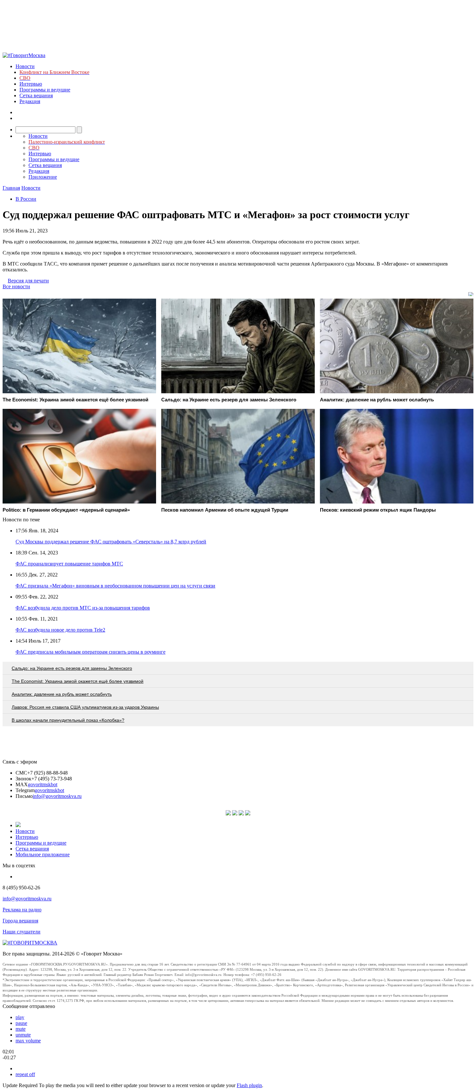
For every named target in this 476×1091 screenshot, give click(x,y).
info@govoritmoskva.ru (57, 796)
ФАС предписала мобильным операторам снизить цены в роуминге (90, 652)
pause (21, 1023)
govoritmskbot (42, 784)
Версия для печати (28, 280)
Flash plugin (249, 1085)
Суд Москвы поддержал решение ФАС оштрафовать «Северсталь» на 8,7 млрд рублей (111, 541)
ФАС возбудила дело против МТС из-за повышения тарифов (83, 608)
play (20, 1017)
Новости (25, 66)
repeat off (25, 1074)
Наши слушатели (21, 931)
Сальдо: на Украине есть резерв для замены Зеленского (72, 668)
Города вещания (20, 920)
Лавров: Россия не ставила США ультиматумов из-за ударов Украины (85, 707)
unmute (23, 1035)
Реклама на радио (22, 909)
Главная (11, 188)
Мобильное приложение (43, 854)
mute (21, 1029)
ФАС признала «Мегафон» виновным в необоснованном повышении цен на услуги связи (115, 585)
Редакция (29, 101)
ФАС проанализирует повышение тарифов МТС (69, 563)
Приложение (42, 177)
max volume (28, 1040)
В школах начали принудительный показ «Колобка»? (68, 720)
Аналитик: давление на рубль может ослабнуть (62, 694)
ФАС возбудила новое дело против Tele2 (60, 630)
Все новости (16, 286)
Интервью (30, 84)
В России (26, 199)
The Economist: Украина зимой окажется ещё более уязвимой (77, 681)
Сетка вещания (36, 95)
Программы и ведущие (44, 89)
